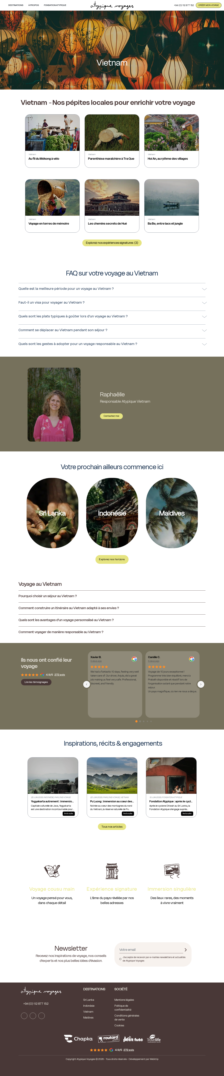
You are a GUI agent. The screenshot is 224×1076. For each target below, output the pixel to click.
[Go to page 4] (151, 721)
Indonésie (88, 1005)
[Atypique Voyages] (112, 5)
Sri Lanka (88, 999)
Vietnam (88, 1011)
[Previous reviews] (86, 684)
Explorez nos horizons (112, 559)
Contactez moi (111, 415)
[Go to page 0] (136, 721)
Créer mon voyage (208, 5)
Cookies (119, 1025)
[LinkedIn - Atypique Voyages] (41, 1016)
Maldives (88, 1017)
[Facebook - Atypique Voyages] (24, 1016)
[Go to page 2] (143, 721)
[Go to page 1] (140, 721)
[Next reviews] (200, 684)
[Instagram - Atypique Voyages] (33, 1016)
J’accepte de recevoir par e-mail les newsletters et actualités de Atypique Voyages (154, 959)
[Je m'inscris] (185, 950)
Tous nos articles (112, 826)
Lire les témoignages (36, 682)
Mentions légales (124, 999)
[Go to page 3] (147, 721)
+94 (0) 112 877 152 (184, 5)
